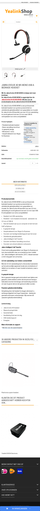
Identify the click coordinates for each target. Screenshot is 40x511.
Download (20, 188)
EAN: (3, 154)
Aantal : (4, 163)
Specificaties (20, 185)
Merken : (4, 146)
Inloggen (24, 2)
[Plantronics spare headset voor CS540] (18, 350)
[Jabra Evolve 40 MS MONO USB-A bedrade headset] (6, 79)
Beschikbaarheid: (7, 158)
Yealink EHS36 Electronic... (10, 453)
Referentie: (5, 150)
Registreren (34, 2)
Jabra (36, 146)
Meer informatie (20, 182)
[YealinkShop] (20, 14)
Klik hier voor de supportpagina (12, 327)
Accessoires (20, 192)
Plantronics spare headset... (10, 392)
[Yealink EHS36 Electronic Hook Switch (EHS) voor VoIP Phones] (18, 411)
